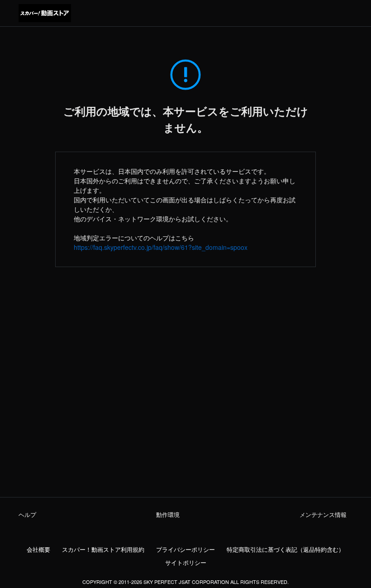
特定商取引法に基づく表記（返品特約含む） (285, 549)
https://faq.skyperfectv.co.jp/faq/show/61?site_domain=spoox (160, 247)
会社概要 (38, 549)
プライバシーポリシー (185, 549)
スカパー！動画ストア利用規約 (103, 549)
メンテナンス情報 (323, 515)
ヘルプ (27, 515)
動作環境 (168, 515)
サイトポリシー (185, 563)
